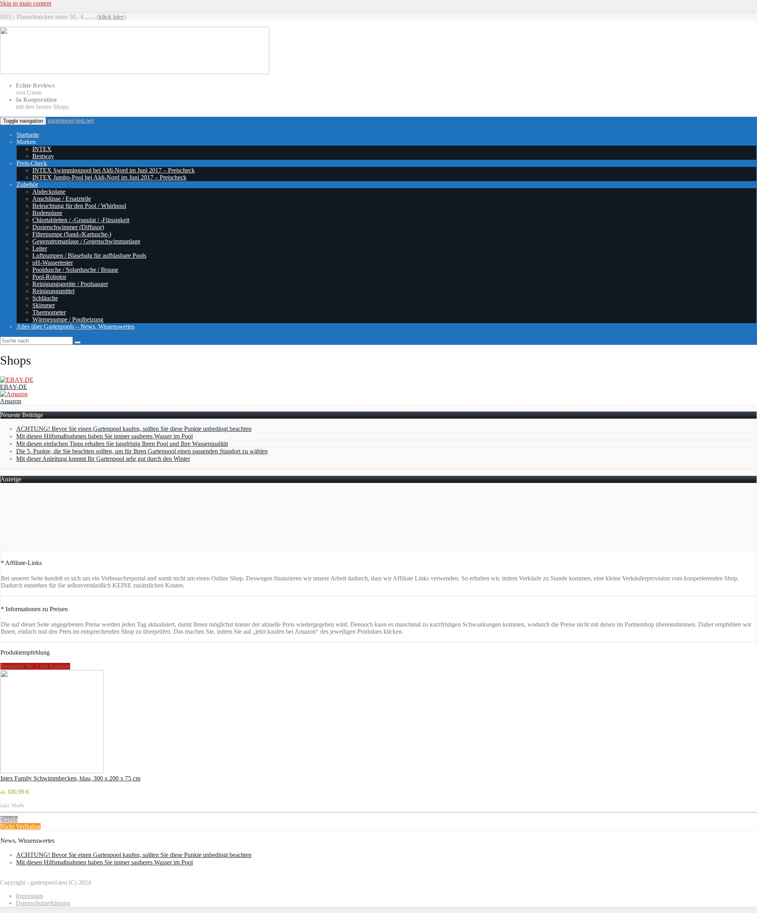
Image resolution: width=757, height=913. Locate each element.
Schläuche (45, 298)
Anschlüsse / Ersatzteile (61, 198)
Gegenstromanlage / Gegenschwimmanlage (86, 241)
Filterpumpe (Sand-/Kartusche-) (71, 234)
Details (9, 819)
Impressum (29, 895)
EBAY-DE (13, 387)
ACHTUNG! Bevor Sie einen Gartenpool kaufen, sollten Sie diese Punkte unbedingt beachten (134, 428)
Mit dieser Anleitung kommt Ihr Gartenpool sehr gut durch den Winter (103, 458)
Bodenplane (47, 213)
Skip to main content (25, 3)
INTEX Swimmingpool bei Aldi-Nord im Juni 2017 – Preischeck (113, 170)
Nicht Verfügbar (20, 826)
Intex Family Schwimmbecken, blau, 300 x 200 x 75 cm (70, 778)
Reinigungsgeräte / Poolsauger (70, 284)
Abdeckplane (48, 191)
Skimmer (43, 305)
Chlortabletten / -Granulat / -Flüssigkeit (80, 220)
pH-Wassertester (52, 262)
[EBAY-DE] (17, 379)
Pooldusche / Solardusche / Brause (75, 269)
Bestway (43, 156)
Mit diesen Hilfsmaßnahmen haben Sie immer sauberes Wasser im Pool (104, 436)
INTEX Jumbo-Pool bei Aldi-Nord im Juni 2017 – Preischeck (109, 177)
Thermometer (49, 312)
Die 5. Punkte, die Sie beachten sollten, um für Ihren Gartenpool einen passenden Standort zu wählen (142, 451)
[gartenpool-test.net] (134, 72)
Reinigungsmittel (53, 291)
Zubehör (27, 184)
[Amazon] (14, 394)
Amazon (10, 401)
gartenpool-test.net (70, 120)
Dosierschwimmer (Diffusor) (68, 227)
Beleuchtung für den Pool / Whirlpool (79, 205)
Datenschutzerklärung (43, 903)
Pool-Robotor (49, 276)
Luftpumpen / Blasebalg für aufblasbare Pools (89, 255)
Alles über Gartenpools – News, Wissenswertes (75, 326)
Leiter (39, 248)
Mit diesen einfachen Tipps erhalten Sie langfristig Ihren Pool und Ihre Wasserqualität (122, 443)
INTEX (42, 149)
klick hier (111, 16)
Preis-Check (32, 163)
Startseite (28, 134)
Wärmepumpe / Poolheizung (67, 319)
